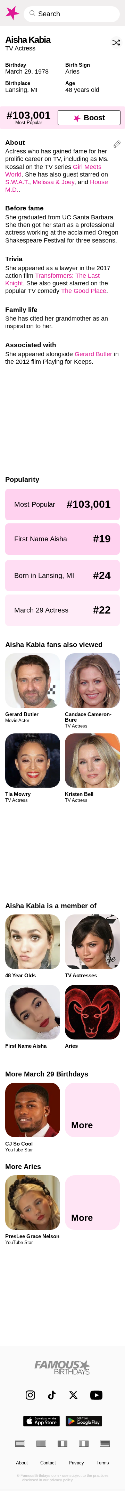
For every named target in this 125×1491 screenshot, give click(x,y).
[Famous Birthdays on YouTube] (95, 1395)
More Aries (23, 1166)
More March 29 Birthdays (46, 1074)
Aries (72, 71)
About (22, 1463)
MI (34, 89)
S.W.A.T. (17, 182)
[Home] (63, 1367)
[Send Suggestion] (117, 145)
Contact (48, 1463)
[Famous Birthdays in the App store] (41, 1421)
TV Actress (20, 48)
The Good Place (83, 290)
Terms (103, 1463)
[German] (105, 1444)
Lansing (16, 89)
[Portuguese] (41, 1444)
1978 (42, 71)
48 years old (82, 89)
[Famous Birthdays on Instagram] (27, 1395)
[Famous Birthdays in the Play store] (84, 1421)
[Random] (116, 42)
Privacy (76, 1463)
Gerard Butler (93, 354)
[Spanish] (20, 1444)
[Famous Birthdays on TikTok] (49, 1395)
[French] (62, 1444)
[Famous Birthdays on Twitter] (70, 1395)
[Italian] (84, 1444)
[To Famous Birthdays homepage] (12, 13)
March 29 (18, 71)
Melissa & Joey (53, 182)
